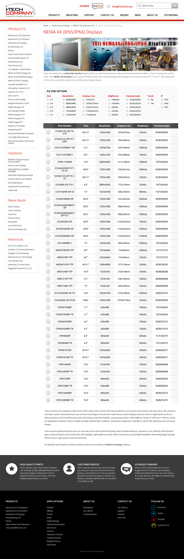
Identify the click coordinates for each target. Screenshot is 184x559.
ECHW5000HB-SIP (65, 229)
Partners (121, 514)
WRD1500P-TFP (64, 286)
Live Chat (121, 518)
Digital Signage (53, 521)
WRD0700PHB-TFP (65, 250)
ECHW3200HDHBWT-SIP (64, 206)
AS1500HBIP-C (65, 243)
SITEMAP (84, 6)
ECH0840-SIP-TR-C (65, 184)
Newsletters (88, 507)
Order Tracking (14, 210)
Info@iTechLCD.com (122, 6)
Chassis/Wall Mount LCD (18, 58)
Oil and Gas (51, 528)
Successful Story (15, 225)
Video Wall (12, 190)
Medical (50, 507)
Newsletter (12, 222)
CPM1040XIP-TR (65, 371)
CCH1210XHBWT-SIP (65, 147)
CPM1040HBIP (65, 393)
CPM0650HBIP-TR (64, 329)
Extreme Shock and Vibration (20, 179)
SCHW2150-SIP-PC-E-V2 (64, 177)
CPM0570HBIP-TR (64, 314)
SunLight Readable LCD (17, 84)
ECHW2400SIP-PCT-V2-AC (64, 169)
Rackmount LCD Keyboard (19, 35)
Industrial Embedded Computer (21, 133)
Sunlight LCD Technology (18, 253)
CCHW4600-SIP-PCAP (64, 300)
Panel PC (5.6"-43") (15, 92)
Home (45, 26)
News (138, 15)
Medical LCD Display (16, 126)
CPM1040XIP (65, 364)
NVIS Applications (15, 183)
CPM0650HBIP (65, 321)
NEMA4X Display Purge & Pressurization (18, 161)
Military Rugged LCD (16, 115)
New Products (14, 207)
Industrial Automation (56, 524)
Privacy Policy (99, 551)
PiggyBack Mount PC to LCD (20, 268)
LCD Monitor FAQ (15, 261)
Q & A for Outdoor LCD (18, 246)
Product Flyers (14, 218)
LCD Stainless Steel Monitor (19, 69)
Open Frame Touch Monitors (20, 54)
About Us (152, 15)
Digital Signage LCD (16, 107)
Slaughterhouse (53, 541)
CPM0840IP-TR (65, 343)
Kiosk (49, 518)
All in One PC (13, 96)
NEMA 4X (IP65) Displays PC (19, 73)
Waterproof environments (19, 186)
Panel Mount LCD (15, 62)
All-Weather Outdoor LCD (19, 88)
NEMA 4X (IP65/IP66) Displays (20, 77)
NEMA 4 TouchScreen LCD (84, 26)
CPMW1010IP (64, 350)
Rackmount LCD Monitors (19, 39)
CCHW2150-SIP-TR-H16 (64, 132)
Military (50, 511)
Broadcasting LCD (15, 47)
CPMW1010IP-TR (64, 357)
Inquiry (124, 15)
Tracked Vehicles (54, 538)
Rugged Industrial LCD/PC (18, 103)
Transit (50, 514)
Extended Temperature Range (20, 175)
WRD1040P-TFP (64, 271)
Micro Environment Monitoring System (21, 142)
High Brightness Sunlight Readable (18, 170)
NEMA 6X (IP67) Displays (18, 81)
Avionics (50, 531)
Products (54, 15)
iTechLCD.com (85, 551)
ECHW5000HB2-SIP (64, 236)
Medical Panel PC (15, 130)
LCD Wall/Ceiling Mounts (18, 137)
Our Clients (88, 511)
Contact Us (107, 15)
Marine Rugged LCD (16, 118)
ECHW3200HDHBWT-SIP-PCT (64, 214)
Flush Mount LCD (15, 66)
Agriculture (51, 545)
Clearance (12, 214)
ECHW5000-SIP (64, 221)
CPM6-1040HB (65, 162)
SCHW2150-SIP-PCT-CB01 (65, 140)
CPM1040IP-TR (65, 386)
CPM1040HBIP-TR (64, 400)
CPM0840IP (64, 336)
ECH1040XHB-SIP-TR (65, 293)
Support (89, 15)
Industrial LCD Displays (17, 43)
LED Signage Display (16, 111)
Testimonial (171, 15)
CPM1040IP (64, 378)
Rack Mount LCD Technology (20, 257)
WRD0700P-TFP (64, 257)
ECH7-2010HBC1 (65, 155)
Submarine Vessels (55, 534)
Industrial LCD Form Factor (19, 265)
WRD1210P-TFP (64, 279)
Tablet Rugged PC (15, 122)
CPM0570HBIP (65, 307)
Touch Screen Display (61, 26)
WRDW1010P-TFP (64, 264)
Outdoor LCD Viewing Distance (21, 249)
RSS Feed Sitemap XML (17, 229)
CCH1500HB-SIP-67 (64, 192)
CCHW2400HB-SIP (65, 199)
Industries (72, 15)
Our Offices (123, 507)
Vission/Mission (90, 514)
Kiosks (11, 50)
